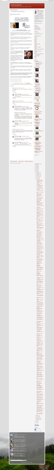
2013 (36, 171)
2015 (36, 169)
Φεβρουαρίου (38, 418)
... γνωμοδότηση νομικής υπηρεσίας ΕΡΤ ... (39, 315)
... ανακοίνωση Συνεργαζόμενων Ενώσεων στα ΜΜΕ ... (39, 385)
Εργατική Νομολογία (37, 28)
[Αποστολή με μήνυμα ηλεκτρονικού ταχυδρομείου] (26, 83)
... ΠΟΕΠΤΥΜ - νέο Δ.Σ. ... (39, 258)
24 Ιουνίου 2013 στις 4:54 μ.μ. (25, 106)
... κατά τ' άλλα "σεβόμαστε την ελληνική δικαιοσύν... (39, 252)
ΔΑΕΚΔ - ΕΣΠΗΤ (37, 103)
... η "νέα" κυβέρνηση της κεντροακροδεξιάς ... (39, 233)
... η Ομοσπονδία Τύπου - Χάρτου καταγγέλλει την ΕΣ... (39, 377)
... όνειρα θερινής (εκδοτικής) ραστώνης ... (40, 225)
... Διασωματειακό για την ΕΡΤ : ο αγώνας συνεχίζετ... (39, 322)
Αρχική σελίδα (20, 161)
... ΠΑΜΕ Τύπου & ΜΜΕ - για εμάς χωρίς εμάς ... (39, 203)
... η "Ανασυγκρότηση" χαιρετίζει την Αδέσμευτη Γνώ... (39, 359)
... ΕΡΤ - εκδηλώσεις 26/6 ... (39, 220)
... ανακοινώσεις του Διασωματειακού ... (39, 339)
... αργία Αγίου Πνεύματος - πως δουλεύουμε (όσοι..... (40, 291)
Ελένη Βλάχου (27, 84)
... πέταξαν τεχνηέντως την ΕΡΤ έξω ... (39, 297)
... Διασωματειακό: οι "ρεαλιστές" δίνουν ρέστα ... (39, 389)
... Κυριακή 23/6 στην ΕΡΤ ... (40, 255)
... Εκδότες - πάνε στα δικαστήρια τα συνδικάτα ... (39, 379)
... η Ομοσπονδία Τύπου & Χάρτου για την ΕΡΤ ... (39, 405)
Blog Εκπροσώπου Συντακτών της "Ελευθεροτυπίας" (38, 149)
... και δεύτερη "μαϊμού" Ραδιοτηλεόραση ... (39, 194)
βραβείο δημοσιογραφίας (16, 84)
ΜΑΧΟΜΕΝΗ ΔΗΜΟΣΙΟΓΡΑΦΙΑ (37, 106)
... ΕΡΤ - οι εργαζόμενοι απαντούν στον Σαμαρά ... (40, 394)
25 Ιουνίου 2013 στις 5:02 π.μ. (22, 112)
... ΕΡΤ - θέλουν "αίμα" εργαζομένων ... (39, 254)
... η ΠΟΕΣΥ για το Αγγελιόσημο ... (38, 207)
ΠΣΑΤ (35, 50)
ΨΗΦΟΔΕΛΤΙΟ (37, 26)
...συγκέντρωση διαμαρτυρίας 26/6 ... (39, 236)
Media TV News (37, 84)
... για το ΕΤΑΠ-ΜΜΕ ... (39, 312)
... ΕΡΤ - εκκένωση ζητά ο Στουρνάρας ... (39, 219)
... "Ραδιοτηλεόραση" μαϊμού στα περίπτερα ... (39, 289)
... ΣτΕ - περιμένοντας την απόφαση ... (39, 337)
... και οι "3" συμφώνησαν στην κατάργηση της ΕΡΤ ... (39, 296)
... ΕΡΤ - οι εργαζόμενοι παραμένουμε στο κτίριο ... (39, 320)
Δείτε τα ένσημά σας (37, 27)
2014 (36, 170)
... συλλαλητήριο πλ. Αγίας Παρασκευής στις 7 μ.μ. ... (40, 344)
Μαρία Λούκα (31, 84)
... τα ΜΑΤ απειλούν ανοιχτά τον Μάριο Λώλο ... (20, 439)
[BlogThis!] (27, 83)
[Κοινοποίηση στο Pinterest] (29, 83)
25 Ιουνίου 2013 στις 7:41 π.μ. (25, 142)
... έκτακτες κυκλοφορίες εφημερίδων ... (39, 263)
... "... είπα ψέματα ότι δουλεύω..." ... (39, 401)
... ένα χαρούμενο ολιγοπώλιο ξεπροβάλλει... (40, 246)
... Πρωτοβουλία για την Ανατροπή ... (39, 335)
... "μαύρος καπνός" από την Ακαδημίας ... (40, 215)
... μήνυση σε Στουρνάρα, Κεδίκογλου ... (39, 306)
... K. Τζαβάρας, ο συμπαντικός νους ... (39, 242)
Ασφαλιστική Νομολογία (38, 29)
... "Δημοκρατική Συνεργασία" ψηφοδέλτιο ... (39, 332)
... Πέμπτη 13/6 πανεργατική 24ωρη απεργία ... (40, 399)
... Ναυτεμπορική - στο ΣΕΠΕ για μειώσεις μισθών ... (40, 205)
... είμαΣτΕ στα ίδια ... (39, 286)
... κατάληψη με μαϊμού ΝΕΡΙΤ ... (39, 345)
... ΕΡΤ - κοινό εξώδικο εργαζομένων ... (39, 250)
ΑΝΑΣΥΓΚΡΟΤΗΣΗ (17, 94)
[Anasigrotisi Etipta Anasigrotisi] (35, 430)
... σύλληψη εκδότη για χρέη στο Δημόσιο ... (39, 278)
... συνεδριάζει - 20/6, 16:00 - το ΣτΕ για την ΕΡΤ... (39, 305)
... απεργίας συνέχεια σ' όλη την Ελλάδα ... (39, 368)
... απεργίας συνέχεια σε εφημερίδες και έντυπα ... (39, 366)
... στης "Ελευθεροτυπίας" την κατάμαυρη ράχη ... (39, 186)
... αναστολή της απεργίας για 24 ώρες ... (39, 342)
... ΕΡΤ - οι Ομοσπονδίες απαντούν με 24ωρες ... (39, 413)
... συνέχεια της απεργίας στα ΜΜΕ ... (39, 350)
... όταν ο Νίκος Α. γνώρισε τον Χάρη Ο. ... (39, 188)
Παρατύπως (37, 125)
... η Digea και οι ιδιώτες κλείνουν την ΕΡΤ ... (39, 243)
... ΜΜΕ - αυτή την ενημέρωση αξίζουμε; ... (39, 234)
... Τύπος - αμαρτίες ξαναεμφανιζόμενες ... (39, 383)
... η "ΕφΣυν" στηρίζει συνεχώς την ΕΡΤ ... (39, 372)
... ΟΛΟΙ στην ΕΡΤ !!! (39, 271)
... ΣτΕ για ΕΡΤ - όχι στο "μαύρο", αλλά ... (39, 334)
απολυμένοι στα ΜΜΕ (38, 111)
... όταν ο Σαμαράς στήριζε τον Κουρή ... (39, 238)
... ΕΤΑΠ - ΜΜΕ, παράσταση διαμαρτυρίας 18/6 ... (40, 409)
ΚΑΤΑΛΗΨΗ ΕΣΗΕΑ (38, 90)
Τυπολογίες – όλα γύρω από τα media (38, 63)
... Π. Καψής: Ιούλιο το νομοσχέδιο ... (39, 184)
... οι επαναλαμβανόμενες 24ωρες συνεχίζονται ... (39, 387)
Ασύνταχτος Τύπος (38, 88)
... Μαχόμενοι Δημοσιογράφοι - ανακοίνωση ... (38, 273)
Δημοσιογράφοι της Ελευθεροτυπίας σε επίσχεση (38, 143)
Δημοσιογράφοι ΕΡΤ (38, 113)
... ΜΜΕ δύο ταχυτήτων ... (39, 231)
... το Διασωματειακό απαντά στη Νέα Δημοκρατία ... (40, 317)
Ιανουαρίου (37, 419)
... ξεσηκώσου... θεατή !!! (39, 357)
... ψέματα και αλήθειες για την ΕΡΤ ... (39, 326)
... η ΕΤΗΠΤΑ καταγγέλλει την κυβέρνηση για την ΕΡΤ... (39, 411)
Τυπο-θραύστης (37, 92)
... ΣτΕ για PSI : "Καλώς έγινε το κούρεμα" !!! (40, 248)
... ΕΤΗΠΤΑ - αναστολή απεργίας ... (39, 364)
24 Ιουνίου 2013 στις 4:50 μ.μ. (25, 94)
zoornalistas (37, 73)
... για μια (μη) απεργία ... (39, 347)
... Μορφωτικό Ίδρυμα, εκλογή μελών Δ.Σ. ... (39, 199)
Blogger (31, 462)
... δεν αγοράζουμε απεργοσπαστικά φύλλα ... (40, 363)
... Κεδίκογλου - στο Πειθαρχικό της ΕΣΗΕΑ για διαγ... (40, 403)
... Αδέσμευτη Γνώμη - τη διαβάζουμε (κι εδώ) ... (39, 354)
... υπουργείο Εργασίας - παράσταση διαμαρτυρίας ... (39, 228)
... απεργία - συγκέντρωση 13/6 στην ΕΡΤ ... (39, 396)
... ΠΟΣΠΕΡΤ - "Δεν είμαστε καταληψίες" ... (39, 256)
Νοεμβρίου (37, 173)
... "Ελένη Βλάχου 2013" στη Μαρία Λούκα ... (39, 240)
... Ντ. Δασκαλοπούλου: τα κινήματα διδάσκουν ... (39, 327)
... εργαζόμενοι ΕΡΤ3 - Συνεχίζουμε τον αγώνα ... (39, 311)
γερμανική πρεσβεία (22, 84)
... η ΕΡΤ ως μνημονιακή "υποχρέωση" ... (39, 314)
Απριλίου (37, 416)
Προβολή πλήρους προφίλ (38, 23)
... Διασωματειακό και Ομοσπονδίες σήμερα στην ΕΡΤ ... (39, 309)
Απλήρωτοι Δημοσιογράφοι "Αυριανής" (37, 123)
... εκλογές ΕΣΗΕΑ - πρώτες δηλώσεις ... (39, 293)
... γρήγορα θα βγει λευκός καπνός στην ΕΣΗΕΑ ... (39, 281)
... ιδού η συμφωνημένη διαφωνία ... (39, 301)
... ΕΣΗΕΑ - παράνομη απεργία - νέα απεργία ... (39, 374)
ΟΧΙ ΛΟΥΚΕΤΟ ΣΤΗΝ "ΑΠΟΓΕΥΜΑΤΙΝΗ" (38, 136)
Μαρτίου (37, 417)
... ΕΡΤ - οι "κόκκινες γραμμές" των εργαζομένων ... (38, 201)
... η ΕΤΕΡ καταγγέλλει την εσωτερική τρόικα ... (39, 407)
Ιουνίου (37, 179)
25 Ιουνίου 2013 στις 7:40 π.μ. (25, 136)
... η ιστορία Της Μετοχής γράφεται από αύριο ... (39, 180)
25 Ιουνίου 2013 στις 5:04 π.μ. (20, 129)
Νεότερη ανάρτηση (13, 161)
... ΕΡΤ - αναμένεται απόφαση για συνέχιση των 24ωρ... (39, 392)
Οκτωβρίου (37, 174)
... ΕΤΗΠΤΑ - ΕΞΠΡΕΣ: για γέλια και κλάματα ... (39, 224)
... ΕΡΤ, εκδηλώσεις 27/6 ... (39, 210)
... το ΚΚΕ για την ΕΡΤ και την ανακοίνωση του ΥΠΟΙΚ (39, 270)
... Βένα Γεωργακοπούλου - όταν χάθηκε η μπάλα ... (39, 259)
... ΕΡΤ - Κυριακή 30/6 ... (39, 187)
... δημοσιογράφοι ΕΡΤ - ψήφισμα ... (39, 381)
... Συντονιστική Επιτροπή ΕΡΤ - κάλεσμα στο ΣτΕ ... (40, 303)
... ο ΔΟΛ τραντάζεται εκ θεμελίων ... (39, 196)
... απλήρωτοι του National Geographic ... (39, 212)
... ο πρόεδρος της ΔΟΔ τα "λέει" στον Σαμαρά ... (39, 397)
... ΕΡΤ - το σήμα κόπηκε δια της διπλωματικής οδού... (40, 356)
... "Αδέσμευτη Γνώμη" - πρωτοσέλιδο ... (39, 361)
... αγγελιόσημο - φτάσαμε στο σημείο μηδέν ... (39, 214)
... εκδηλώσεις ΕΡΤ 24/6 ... (39, 245)
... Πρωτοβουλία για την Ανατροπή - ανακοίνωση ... (39, 276)
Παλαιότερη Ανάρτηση (29, 161)
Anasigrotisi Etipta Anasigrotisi (38, 428)
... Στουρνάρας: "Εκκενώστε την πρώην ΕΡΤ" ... (39, 279)
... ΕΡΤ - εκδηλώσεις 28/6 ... (39, 197)
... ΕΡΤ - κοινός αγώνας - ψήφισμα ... (39, 352)
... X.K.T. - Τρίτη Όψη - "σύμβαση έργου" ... (39, 329)
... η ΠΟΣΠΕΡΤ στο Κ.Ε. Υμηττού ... (39, 182)
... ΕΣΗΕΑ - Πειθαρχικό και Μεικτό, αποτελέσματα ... (39, 267)
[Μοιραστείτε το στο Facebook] (28, 83)
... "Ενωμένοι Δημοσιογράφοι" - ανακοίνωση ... (38, 265)
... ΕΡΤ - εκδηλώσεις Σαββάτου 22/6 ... (38, 261)
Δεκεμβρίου (37, 172)
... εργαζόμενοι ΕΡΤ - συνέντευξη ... (39, 230)
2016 (36, 168)
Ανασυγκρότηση (16, 5)
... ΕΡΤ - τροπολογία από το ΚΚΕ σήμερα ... (39, 324)
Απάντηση (13, 103)
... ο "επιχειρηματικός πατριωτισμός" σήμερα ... (39, 348)
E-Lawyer (36, 86)
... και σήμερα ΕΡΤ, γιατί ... (39, 340)
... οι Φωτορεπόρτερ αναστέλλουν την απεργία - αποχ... (39, 371)
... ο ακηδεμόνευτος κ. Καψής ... (39, 222)
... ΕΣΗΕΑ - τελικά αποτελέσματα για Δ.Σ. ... (39, 285)
